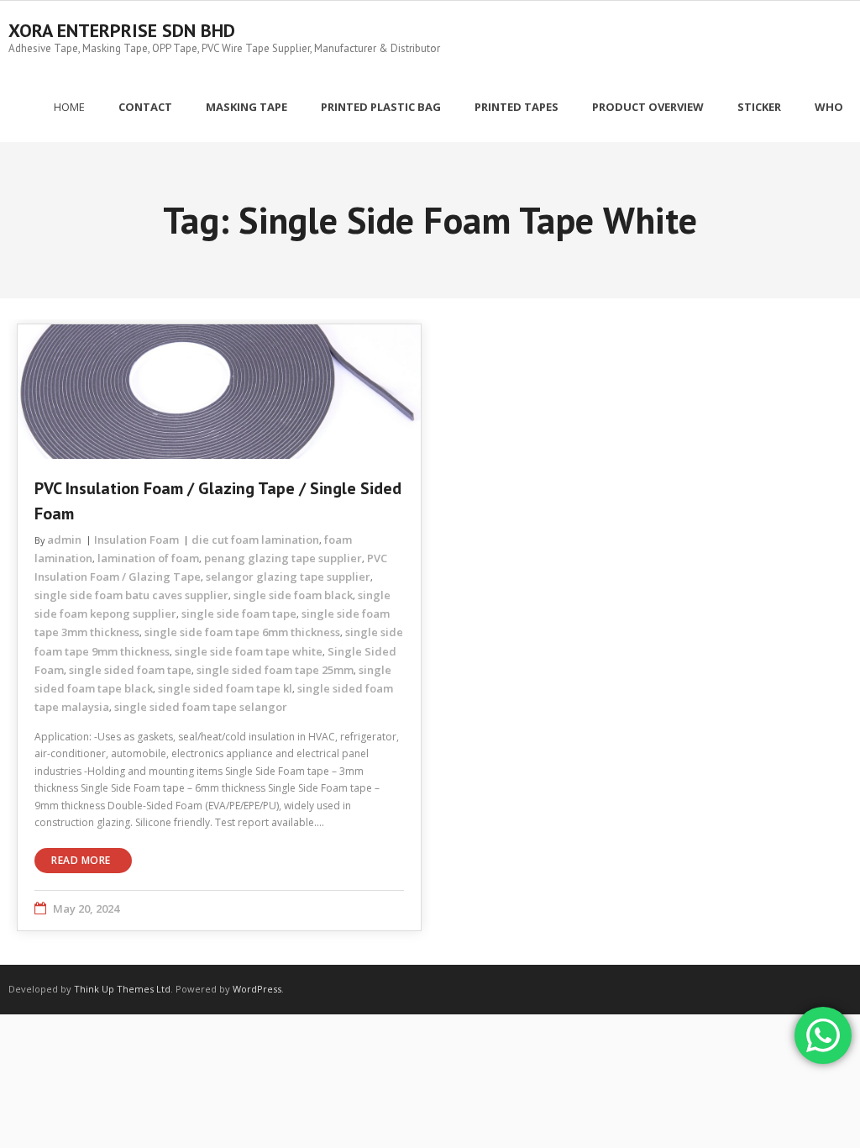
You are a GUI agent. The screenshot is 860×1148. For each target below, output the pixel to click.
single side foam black (293, 595)
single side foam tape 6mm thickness (242, 632)
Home (69, 106)
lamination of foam (148, 558)
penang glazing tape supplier (283, 558)
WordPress (257, 988)
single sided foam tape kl (225, 688)
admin (64, 539)
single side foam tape (238, 613)
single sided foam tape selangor (200, 706)
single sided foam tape (130, 669)
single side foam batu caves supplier (131, 595)
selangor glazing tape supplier (288, 576)
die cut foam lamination (255, 539)
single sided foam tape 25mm (275, 669)
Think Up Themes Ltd (122, 988)
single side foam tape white (248, 651)
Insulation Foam (136, 539)
